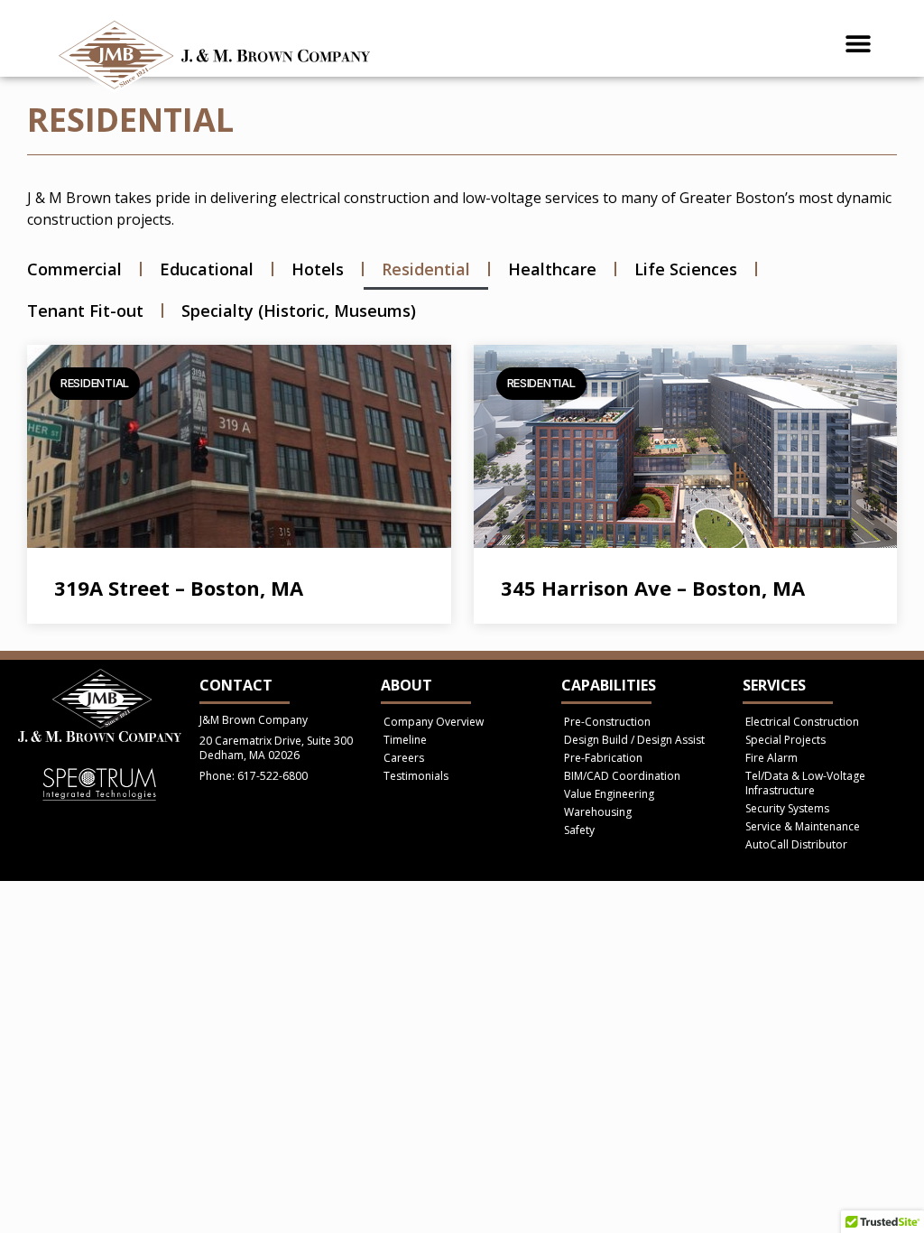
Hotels (317, 269)
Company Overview (433, 721)
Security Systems (787, 808)
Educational (207, 269)
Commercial (74, 269)
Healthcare (552, 269)
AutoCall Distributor (796, 844)
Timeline (405, 739)
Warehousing (598, 812)
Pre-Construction (607, 721)
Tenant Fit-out (85, 310)
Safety (579, 830)
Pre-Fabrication (603, 757)
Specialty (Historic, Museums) (298, 310)
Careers (403, 757)
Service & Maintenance (802, 826)
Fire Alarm (771, 757)
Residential (426, 269)
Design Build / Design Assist (634, 739)
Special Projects (785, 739)
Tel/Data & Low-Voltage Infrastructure (805, 783)
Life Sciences (685, 269)
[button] (858, 43)
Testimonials (415, 775)
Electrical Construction (802, 721)
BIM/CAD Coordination (622, 775)
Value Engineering (609, 794)
